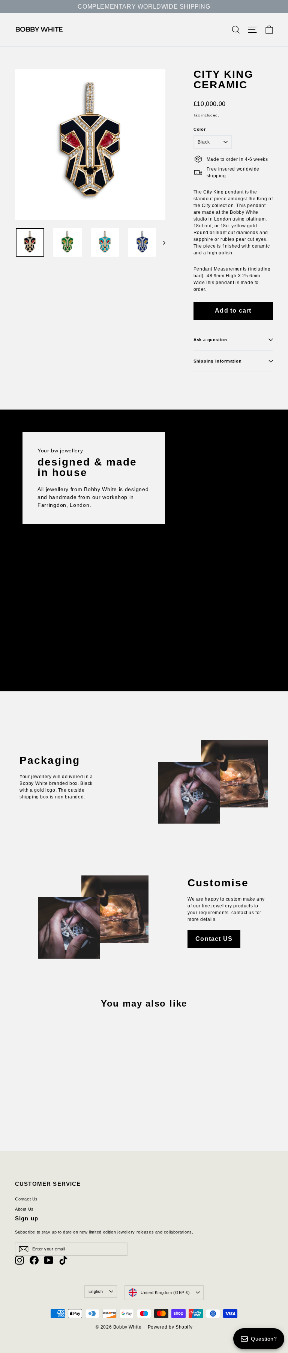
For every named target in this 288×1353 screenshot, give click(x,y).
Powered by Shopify (170, 1327)
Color (200, 129)
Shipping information (218, 361)
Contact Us (26, 1199)
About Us (24, 1209)
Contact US (213, 939)
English (95, 1291)
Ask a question (210, 339)
